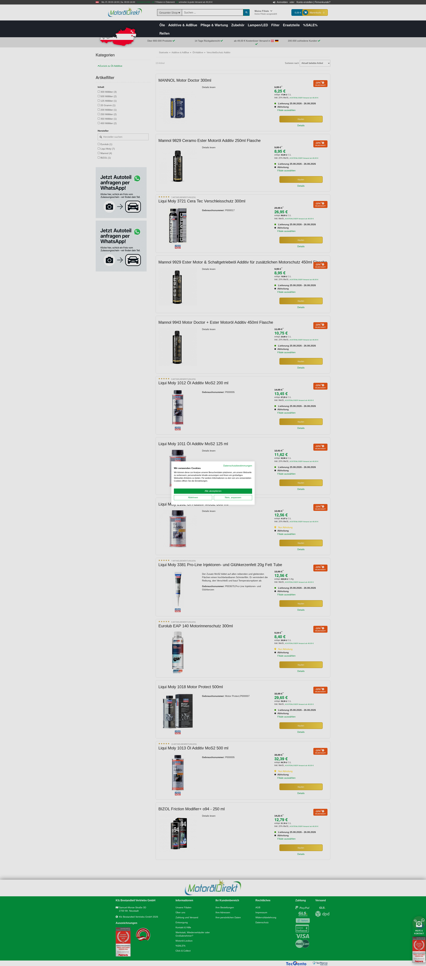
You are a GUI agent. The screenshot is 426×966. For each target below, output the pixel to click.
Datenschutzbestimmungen (237, 465)
